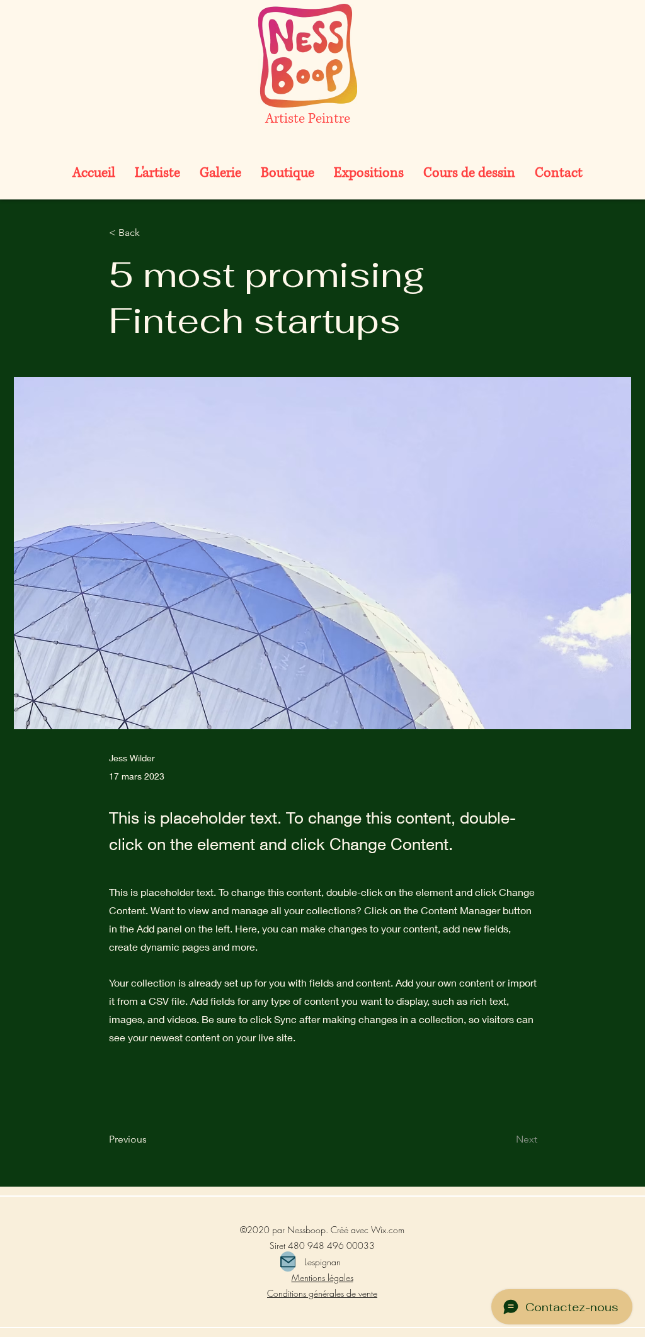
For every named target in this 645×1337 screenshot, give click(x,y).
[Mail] (287, 1261)
